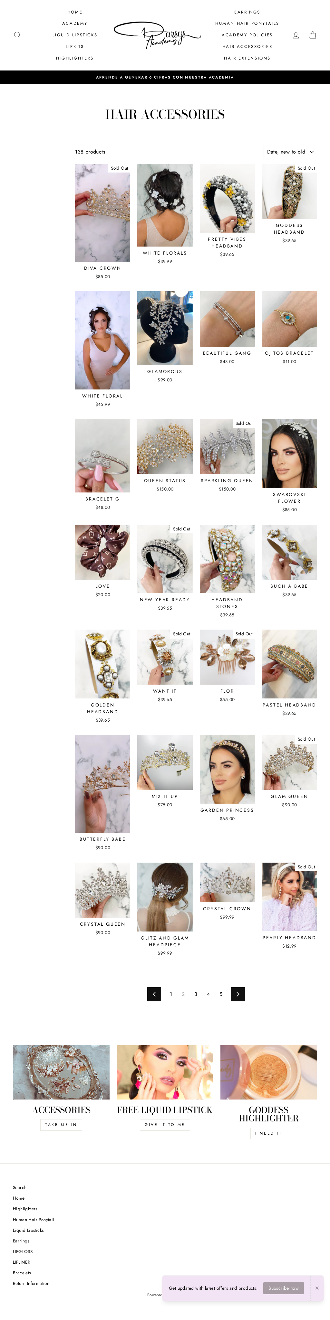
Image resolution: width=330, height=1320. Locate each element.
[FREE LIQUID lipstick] (165, 1072)
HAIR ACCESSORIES (247, 46)
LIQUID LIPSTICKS (75, 35)
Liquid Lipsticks (28, 1230)
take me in (61, 1125)
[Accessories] (61, 1072)
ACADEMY (75, 23)
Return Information (31, 1283)
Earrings (21, 1241)
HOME (74, 12)
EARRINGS (247, 12)
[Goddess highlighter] (268, 1072)
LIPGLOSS (23, 1251)
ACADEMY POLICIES (247, 35)
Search (19, 1187)
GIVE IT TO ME (165, 1125)
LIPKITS (75, 46)
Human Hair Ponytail (33, 1219)
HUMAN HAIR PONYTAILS (247, 23)
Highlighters (25, 1208)
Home (19, 1198)
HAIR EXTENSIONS (247, 58)
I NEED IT (268, 1133)
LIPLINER (21, 1262)
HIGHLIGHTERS (75, 58)
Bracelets (22, 1272)
